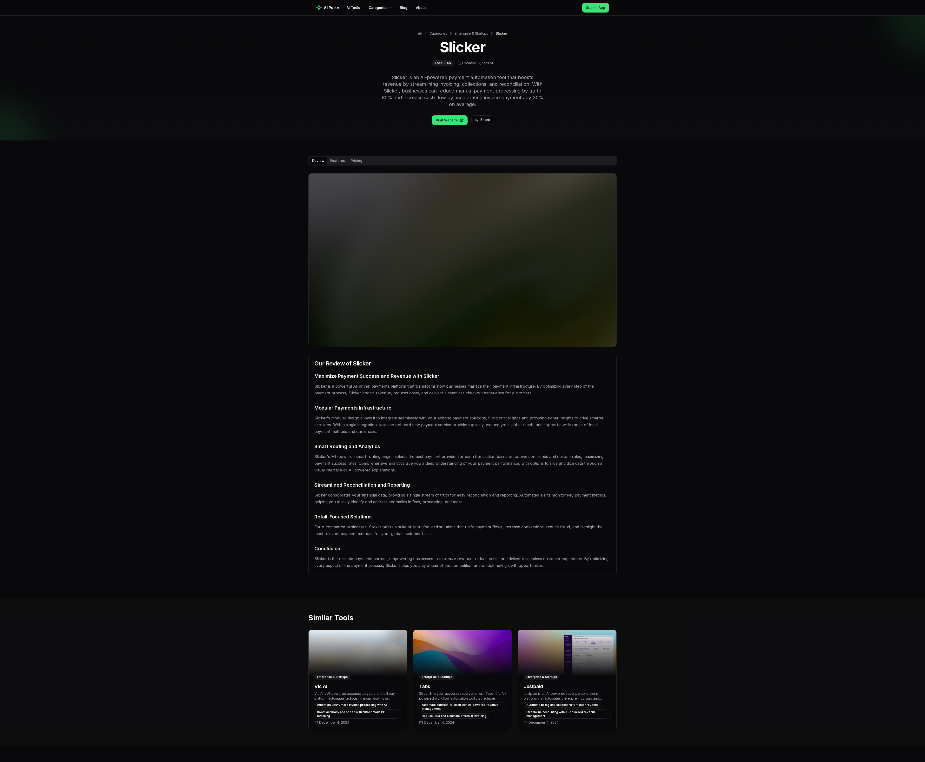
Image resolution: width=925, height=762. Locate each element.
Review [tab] (318, 161)
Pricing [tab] (356, 161)
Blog (403, 8)
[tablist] (462, 161)
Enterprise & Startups (471, 33)
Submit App (595, 8)
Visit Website (447, 120)
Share (485, 120)
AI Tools (353, 8)
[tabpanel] (462, 378)
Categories (378, 8)
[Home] (420, 33)
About (421, 8)
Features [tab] (337, 161)
